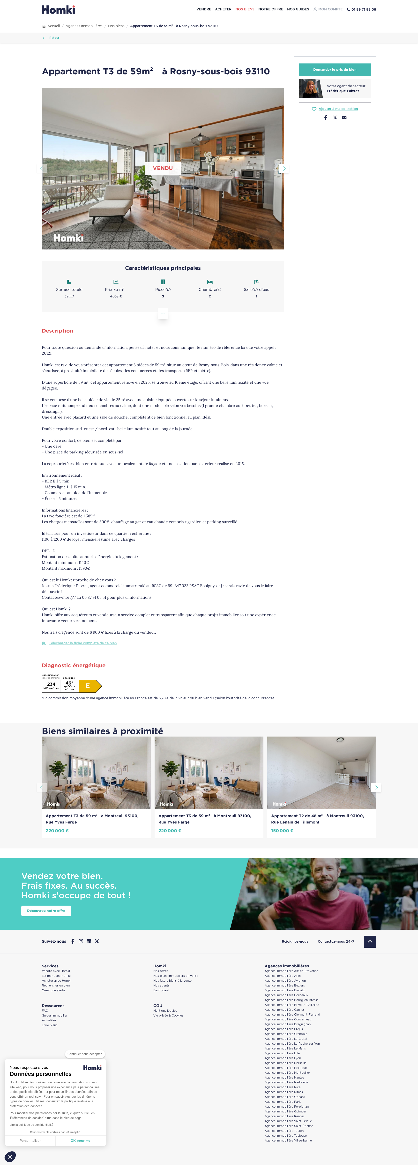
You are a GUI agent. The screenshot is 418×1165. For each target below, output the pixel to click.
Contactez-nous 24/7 (336, 941)
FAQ (45, 1011)
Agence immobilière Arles (283, 976)
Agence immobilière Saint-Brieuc (288, 1121)
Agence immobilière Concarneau (288, 1019)
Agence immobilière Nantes (284, 1077)
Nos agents (161, 985)
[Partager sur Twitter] (335, 118)
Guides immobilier (54, 1015)
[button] (10, 1157)
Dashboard (161, 990)
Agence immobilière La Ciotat (286, 1039)
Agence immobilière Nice (282, 1087)
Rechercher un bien (56, 985)
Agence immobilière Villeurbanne (288, 1140)
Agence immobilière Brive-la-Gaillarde (292, 1005)
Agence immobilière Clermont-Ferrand (292, 1014)
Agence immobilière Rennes (285, 1116)
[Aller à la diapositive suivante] (284, 168)
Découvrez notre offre (46, 910)
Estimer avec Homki (56, 976)
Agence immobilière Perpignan (287, 1106)
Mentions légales (165, 1011)
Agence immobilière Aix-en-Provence (291, 971)
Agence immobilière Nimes (284, 1092)
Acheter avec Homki (56, 980)
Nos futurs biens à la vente (172, 980)
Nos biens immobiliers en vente (175, 976)
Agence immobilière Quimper (285, 1111)
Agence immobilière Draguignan (288, 1024)
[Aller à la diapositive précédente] (42, 168)
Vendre (203, 9)
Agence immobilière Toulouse (286, 1135)
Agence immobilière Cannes (285, 1010)
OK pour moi (81, 1140)
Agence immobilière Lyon (283, 1058)
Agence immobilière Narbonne (286, 1082)
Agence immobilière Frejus (284, 1029)
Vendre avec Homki (56, 971)
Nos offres (160, 971)
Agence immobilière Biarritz (285, 990)
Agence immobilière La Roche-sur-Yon (292, 1043)
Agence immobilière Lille (282, 1053)
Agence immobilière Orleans (285, 1097)
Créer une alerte (53, 990)
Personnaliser (30, 1140)
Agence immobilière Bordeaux (286, 995)
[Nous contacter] (344, 118)
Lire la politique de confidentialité (31, 1124)
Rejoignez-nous (295, 941)
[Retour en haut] (370, 942)
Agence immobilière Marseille (285, 1063)
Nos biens (244, 9)
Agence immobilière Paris (283, 1102)
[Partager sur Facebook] (325, 118)
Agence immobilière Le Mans (285, 1048)
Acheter (223, 9)
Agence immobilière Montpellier (287, 1073)
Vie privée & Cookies (168, 1015)
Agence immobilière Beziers (285, 985)
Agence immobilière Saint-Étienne (289, 1126)
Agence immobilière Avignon (285, 980)
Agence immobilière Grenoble (286, 1034)
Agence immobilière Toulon (284, 1131)
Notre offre (270, 9)
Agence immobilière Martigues (286, 1068)
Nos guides (298, 9)
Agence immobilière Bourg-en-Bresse (292, 1000)
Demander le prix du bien (335, 69)
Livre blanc (50, 1025)
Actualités (49, 1020)
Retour (53, 38)
